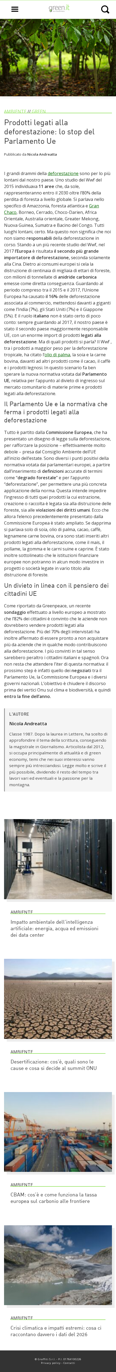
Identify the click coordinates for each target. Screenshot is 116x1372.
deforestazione (63, 173)
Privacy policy (51, 1363)
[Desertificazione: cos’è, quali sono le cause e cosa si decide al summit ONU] (58, 1041)
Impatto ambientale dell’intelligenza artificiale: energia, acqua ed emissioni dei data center (54, 929)
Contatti (69, 1363)
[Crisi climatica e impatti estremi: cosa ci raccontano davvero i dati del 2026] (58, 1308)
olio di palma (57, 355)
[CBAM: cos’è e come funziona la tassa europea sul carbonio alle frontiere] (58, 1174)
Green (39, 111)
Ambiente (15, 111)
